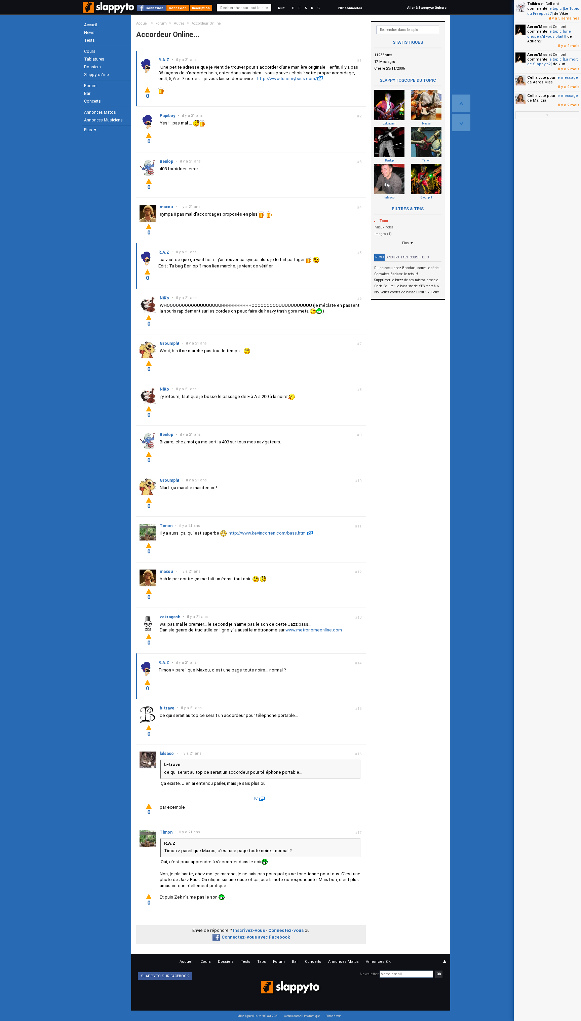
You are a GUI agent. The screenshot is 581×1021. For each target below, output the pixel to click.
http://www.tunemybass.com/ (287, 78)
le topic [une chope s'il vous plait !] (549, 33)
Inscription (201, 8)
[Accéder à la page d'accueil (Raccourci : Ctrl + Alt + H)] (109, 10)
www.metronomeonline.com (313, 629)
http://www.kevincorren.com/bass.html (268, 533)
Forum (90, 85)
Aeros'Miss (537, 27)
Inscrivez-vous (249, 930)
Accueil (90, 25)
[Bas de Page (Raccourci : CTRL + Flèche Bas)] (461, 122)
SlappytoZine (96, 74)
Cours (89, 51)
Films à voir (333, 1016)
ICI (256, 798)
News (89, 32)
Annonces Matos (100, 112)
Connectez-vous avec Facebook (256, 937)
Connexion (154, 8)
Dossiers (92, 67)
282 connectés (350, 8)
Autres (179, 23)
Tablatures (94, 59)
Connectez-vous (286, 930)
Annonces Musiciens (103, 120)
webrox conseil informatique (302, 1016)
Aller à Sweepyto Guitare (427, 7)
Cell (530, 77)
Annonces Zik (378, 961)
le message (567, 77)
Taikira (533, 4)
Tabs (404, 257)
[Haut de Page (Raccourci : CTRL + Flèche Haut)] (461, 103)
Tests (89, 40)
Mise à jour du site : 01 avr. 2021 (258, 1016)
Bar (87, 93)
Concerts (92, 101)
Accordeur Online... (208, 23)
